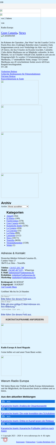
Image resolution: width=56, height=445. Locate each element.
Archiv (4, 206)
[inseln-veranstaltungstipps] (19, 197)
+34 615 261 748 (16, 268)
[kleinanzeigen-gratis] (21, 172)
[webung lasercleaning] (21, 131)
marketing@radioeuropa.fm (24, 277)
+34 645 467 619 (15, 270)
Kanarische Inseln (14, 226)
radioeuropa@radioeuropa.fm (21, 272)
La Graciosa (12, 230)
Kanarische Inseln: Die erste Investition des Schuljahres (28, 413)
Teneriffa (10, 240)
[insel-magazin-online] (19, 104)
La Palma (11, 233)
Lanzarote (11, 235)
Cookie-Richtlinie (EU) (46, 442)
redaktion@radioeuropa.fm (23, 275)
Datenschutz (30, 442)
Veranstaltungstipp (14, 243)
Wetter (9, 245)
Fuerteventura (12, 221)
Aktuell (10, 216)
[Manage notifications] (5, 440)
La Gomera (11, 228)
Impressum (20, 442)
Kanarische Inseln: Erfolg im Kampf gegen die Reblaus (27, 421)
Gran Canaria (12, 223)
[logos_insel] (20, 53)
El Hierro (11, 218)
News (9, 238)
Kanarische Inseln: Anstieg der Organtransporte (24, 406)
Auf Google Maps (9, 287)
